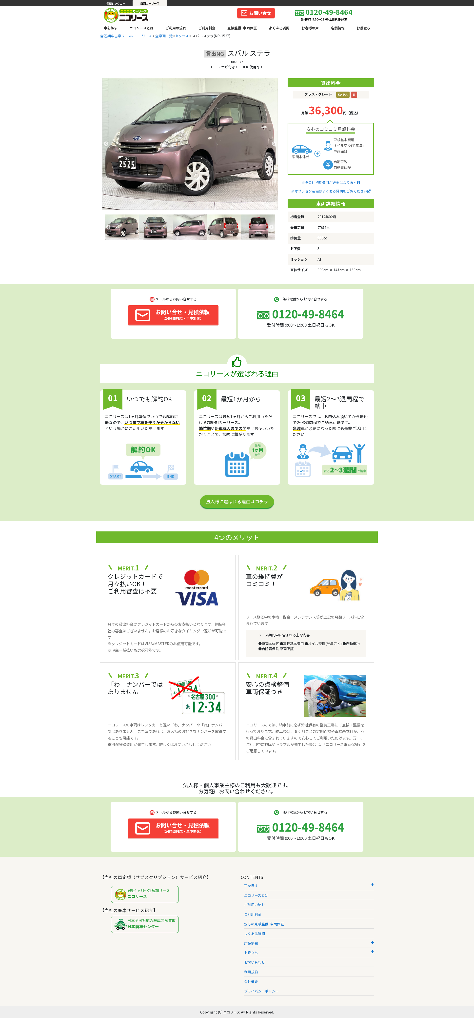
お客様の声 (310, 27)
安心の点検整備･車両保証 (264, 923)
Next (274, 143)
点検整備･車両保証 (242, 27)
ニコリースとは (142, 27)
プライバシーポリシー (261, 991)
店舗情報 (338, 27)
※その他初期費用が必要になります (329, 182)
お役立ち (363, 27)
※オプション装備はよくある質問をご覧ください (329, 191)
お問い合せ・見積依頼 (182, 314)
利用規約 (251, 971)
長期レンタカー (115, 3)
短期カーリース (149, 3)
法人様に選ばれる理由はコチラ (237, 501)
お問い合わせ (254, 962)
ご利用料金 (207, 27)
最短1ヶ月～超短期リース (148, 893)
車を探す (111, 27)
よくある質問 (279, 27)
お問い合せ (260, 13)
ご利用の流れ (175, 27)
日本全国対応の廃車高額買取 (151, 923)
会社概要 (251, 981)
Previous (106, 143)
